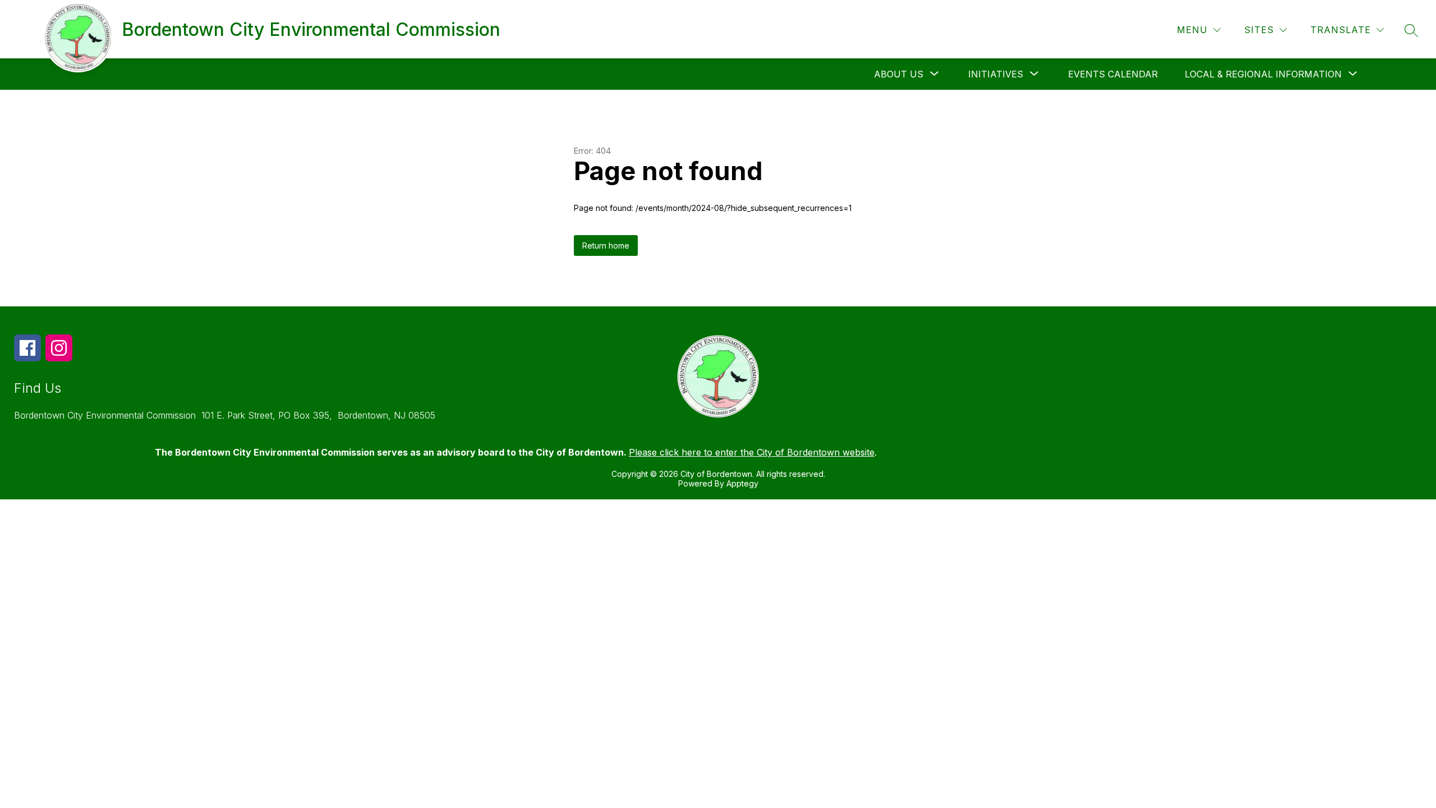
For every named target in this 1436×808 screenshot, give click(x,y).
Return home (605, 245)
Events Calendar (1113, 74)
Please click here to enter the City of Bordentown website (752, 452)
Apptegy (742, 483)
